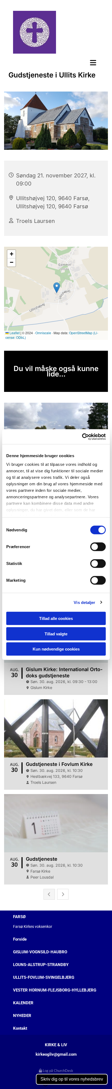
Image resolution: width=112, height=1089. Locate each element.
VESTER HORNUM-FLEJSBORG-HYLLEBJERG (54, 990)
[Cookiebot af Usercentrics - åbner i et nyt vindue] (82, 436)
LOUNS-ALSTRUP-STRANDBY (41, 964)
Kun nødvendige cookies (56, 649)
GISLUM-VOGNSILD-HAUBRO (40, 952)
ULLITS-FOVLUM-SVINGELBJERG (43, 977)
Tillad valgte (56, 633)
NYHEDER (22, 1015)
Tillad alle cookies (56, 618)
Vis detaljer (84, 602)
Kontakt (20, 1028)
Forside (20, 939)
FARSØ (19, 916)
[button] (56, 62)
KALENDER (23, 1002)
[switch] (98, 546)
